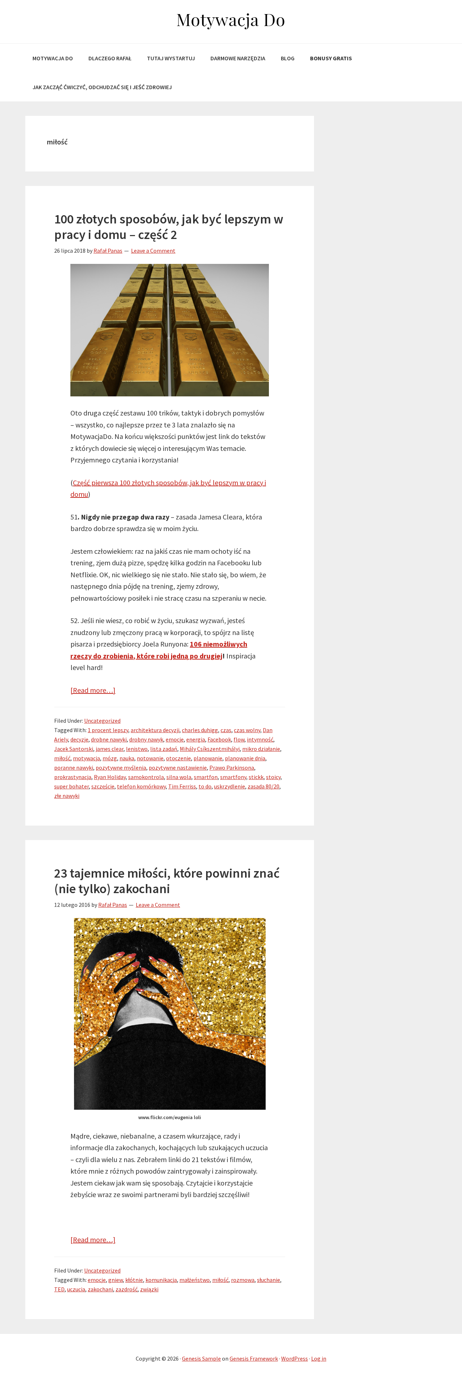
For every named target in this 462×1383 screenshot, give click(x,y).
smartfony (233, 776)
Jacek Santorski (73, 748)
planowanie (207, 758)
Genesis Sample (201, 1358)
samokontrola (146, 776)
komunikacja (161, 1279)
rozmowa (242, 1279)
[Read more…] (93, 690)
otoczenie (178, 758)
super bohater (71, 786)
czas (226, 730)
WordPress (294, 1358)
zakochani (100, 1289)
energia (195, 739)
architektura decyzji (155, 730)
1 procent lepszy (108, 730)
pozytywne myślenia (121, 767)
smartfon (206, 776)
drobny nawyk (146, 739)
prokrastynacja (72, 776)
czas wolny (247, 730)
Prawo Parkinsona (231, 767)
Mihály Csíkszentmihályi (210, 748)
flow (239, 739)
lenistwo (137, 748)
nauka (126, 758)
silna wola (178, 776)
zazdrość (127, 1289)
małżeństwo (194, 1279)
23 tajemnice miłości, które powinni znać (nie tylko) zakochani (167, 881)
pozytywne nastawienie (178, 767)
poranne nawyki (73, 767)
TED (59, 1289)
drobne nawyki (109, 739)
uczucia (76, 1289)
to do (205, 786)
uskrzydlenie (229, 786)
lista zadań (163, 748)
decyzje (79, 739)
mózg (110, 758)
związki (149, 1289)
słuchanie (268, 1279)
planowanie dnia (245, 758)
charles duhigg (200, 730)
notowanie (150, 758)
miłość (62, 758)
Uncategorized (102, 720)
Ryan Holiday (110, 776)
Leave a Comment (153, 250)
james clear (109, 748)
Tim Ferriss (182, 786)
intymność (260, 739)
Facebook (219, 739)
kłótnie (134, 1279)
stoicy (273, 776)
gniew (115, 1279)
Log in (318, 1358)
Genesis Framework (254, 1358)
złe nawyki (66, 795)
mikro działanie (261, 748)
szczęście (102, 786)
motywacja (86, 758)
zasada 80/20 (263, 786)
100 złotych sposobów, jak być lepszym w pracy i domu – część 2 (168, 227)
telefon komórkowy (141, 786)
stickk (256, 776)
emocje (175, 739)
